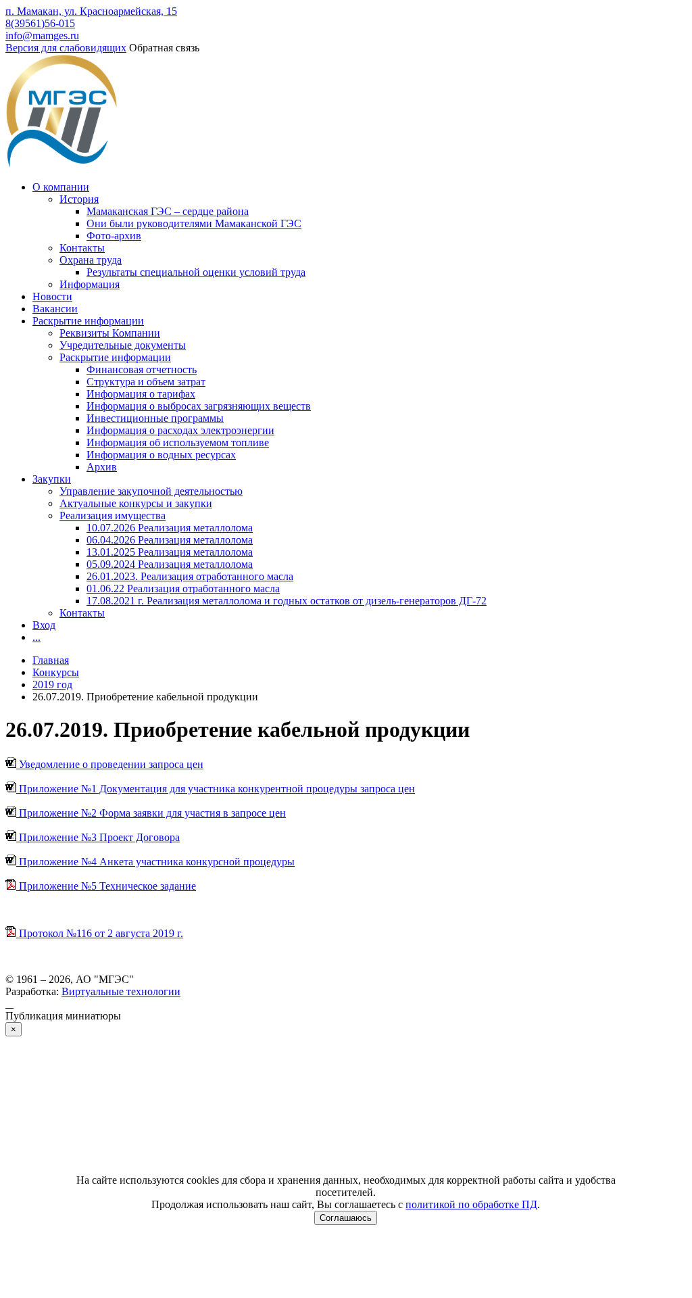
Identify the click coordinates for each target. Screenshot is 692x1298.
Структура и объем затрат (145, 381)
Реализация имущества (112, 515)
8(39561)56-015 (40, 23)
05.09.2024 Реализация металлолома (169, 564)
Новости (52, 296)
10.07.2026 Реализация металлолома (169, 527)
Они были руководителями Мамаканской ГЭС (193, 223)
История (79, 199)
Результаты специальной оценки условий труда (195, 272)
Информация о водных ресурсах (161, 454)
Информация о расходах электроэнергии (180, 430)
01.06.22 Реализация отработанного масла (183, 588)
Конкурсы (55, 672)
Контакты (82, 248)
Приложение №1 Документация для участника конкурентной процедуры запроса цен (215, 788)
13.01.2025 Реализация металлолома (169, 552)
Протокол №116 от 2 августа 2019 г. (99, 933)
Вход (43, 625)
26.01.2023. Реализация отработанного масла (189, 576)
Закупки (51, 479)
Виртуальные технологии (120, 991)
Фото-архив (113, 235)
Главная (50, 660)
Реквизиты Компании (109, 333)
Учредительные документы (122, 345)
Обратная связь (164, 47)
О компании (60, 187)
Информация (89, 284)
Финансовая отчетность (141, 369)
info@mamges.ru (42, 35)
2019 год (52, 684)
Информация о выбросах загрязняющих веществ (198, 406)
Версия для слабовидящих (65, 47)
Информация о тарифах (140, 394)
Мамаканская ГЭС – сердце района (167, 211)
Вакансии (55, 308)
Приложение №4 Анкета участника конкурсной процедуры (155, 861)
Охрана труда (90, 260)
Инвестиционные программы (155, 418)
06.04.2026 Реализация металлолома (169, 540)
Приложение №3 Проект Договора (98, 837)
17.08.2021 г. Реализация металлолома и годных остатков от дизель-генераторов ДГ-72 (286, 600)
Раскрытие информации (88, 321)
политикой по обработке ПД (471, 1204)
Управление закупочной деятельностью (151, 491)
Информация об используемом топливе (177, 442)
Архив (101, 467)
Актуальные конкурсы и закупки (135, 503)
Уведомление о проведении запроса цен (109, 764)
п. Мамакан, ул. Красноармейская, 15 (91, 11)
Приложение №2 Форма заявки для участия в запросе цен (151, 813)
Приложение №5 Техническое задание (106, 886)
